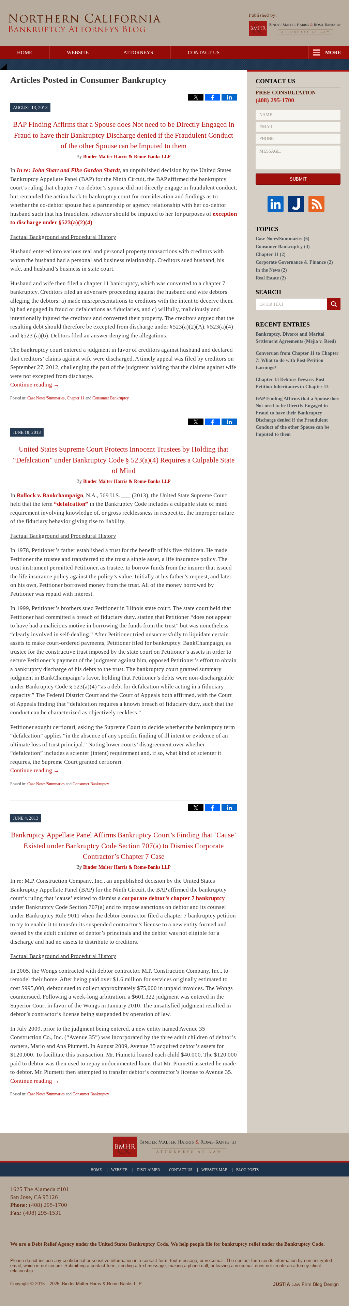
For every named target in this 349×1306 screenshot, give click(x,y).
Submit (298, 179)
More (333, 52)
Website (78, 52)
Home (24, 52)
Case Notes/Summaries (46, 398)
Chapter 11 (76, 398)
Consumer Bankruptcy (110, 398)
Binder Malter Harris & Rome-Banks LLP (102, 1283)
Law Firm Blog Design (306, 1284)
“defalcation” (71, 504)
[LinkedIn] (278, 204)
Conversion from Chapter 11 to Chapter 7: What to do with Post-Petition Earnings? (297, 360)
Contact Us (203, 52)
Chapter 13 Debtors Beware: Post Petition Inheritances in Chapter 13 (292, 383)
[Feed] (318, 204)
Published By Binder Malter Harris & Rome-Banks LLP (294, 24)
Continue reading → (34, 384)
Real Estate (271, 277)
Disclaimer (148, 1170)
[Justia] (298, 204)
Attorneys (138, 52)
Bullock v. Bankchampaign (50, 495)
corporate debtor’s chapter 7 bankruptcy (173, 898)
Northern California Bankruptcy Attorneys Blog (85, 23)
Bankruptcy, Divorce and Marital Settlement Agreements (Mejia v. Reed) (296, 338)
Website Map (214, 1170)
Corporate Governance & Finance (294, 262)
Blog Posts (247, 1170)
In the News (271, 270)
